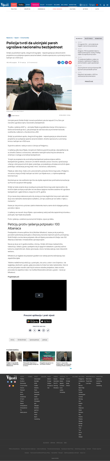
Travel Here (89, 381)
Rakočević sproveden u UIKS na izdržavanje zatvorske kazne (87, 75)
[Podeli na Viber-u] (66, 62)
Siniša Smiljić (22, 340)
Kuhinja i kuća (62, 387)
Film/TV (55, 383)
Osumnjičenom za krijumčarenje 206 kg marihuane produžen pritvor (89, 68)
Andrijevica (82, 381)
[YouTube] (39, 330)
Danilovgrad (82, 394)
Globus (49, 383)
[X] (34, 330)
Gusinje (81, 396)
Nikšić (80, 410)
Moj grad (81, 376)
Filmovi (68, 385)
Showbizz (56, 388)
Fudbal (36, 385)
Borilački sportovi (36, 409)
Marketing (99, 376)
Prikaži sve (89, 81)
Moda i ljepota (62, 382)
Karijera (27, 453)
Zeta (80, 434)
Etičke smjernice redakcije (28, 449)
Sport (36, 376)
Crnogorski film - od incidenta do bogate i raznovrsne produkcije (88, 45)
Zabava (56, 376)
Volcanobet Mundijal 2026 (37, 381)
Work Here (89, 379)
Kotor (80, 405)
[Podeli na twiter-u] (62, 62)
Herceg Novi (81, 400)
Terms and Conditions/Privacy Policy (40, 453)
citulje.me (84, 5)
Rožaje (80, 423)
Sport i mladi (36, 413)
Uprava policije (34, 340)
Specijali (59, 443)
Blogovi (46, 443)
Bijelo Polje (81, 388)
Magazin (43, 376)
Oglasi (93, 5)
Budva (80, 390)
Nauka (22, 403)
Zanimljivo (56, 381)
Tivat (80, 428)
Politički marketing (99, 384)
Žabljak (80, 437)
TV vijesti (68, 378)
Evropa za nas (50, 387)
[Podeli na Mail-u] (70, 62)
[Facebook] (30, 330)
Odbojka (36, 405)
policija (44, 340)
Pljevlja (80, 421)
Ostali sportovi (36, 398)
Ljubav (61, 390)
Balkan (49, 379)
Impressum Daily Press (67, 449)
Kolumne (75, 376)
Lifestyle (62, 376)
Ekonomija (23, 383)
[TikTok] (48, 330)
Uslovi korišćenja (41, 449)
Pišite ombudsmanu (14, 449)
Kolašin (80, 403)
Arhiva (52, 443)
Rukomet (36, 392)
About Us (82, 453)
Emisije (68, 381)
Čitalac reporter (96, 449)
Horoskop (62, 392)
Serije (67, 383)
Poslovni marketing (99, 380)
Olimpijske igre (37, 402)
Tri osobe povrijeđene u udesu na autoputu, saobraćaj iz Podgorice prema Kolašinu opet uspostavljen (88, 61)
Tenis (35, 390)
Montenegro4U (90, 376)
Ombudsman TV (23, 409)
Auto (21, 392)
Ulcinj (12, 340)
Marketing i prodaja (80, 449)
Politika (22, 379)
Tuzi (80, 430)
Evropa (49, 381)
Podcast (22, 390)
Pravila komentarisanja (53, 449)
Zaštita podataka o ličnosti (71, 453)
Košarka (36, 388)
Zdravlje (62, 379)
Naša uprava (23, 412)
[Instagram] (43, 330)
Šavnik (80, 425)
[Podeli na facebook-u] (59, 62)
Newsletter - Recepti (57, 453)
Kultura (22, 388)
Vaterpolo (36, 394)
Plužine (80, 417)
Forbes (30, 376)
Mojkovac (81, 408)
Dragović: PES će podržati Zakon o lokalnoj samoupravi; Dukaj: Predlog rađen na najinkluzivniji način (89, 52)
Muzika (55, 379)
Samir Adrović (15, 115)
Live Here (88, 383)
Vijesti (22, 376)
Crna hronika (23, 385)
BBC (65, 443)
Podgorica (81, 379)
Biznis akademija (23, 395)
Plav (80, 414)
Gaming (56, 385)
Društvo (22, 381)
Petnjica (81, 412)
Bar (79, 383)
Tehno (22, 401)
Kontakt (89, 449)
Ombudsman (23, 405)
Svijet (49, 376)
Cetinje (80, 392)
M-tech (22, 399)
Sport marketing (37, 418)
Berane (80, 385)
